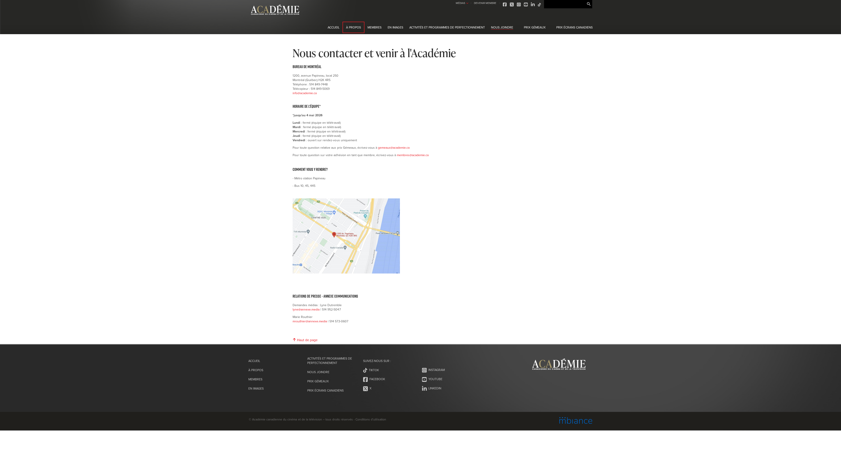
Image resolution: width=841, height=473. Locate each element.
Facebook (505, 4)
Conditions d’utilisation (370, 419)
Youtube (526, 4)
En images (395, 27)
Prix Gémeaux (534, 27)
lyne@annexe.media (306, 309)
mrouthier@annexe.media (310, 321)
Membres (374, 27)
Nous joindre (502, 27)
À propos (353, 27)
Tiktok (539, 4)
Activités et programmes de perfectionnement (447, 27)
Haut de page (307, 339)
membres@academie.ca (413, 155)
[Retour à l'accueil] (275, 17)
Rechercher (588, 4)
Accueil (333, 27)
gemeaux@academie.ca (394, 147)
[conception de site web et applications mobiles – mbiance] (575, 421)
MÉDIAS (460, 3)
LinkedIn (533, 4)
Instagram (519, 4)
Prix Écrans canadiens (574, 27)
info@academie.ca (305, 93)
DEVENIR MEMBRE (485, 3)
